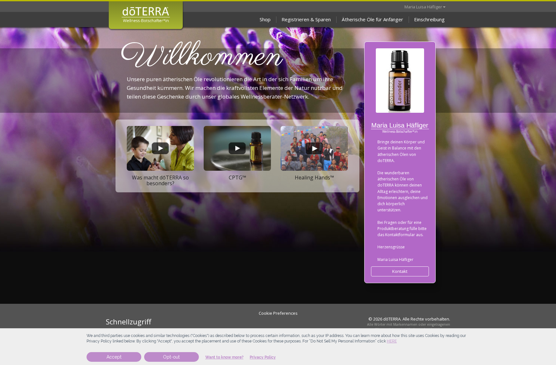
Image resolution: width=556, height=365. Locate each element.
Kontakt (399, 271)
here (392, 341)
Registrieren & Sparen (306, 19)
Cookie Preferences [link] (278, 313)
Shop (265, 19)
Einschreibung (429, 19)
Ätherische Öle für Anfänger (372, 19)
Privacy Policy (263, 357)
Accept (114, 357)
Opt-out (171, 357)
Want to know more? (224, 357)
